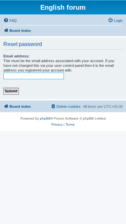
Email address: (16, 56)
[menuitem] (10, 20)
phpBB (45, 118)
